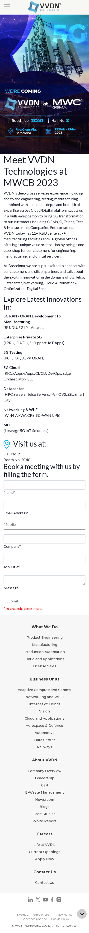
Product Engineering (45, 637)
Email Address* (16, 513)
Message (11, 587)
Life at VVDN (44, 845)
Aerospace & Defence (44, 725)
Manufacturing (44, 645)
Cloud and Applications (44, 659)
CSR (44, 785)
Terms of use (40, 914)
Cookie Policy (60, 919)
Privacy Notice (62, 914)
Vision (44, 711)
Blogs (44, 807)
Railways (44, 747)
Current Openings (44, 852)
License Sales (44, 666)
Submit (12, 601)
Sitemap (22, 914)
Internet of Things (45, 704)
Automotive (45, 733)
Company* (12, 546)
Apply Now (44, 859)
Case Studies (44, 814)
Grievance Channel (34, 919)
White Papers (44, 821)
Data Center (44, 740)
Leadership (44, 778)
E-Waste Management (44, 792)
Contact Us (44, 882)
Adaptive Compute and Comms (44, 690)
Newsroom (44, 799)
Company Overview (44, 771)
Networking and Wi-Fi (44, 697)
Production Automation (44, 652)
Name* (9, 492)
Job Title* (12, 566)
